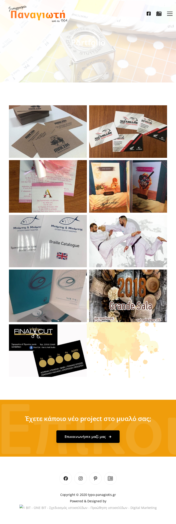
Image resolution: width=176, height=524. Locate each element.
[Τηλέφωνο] (159, 13)
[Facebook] (148, 13)
